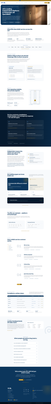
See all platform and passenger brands (25, 48)
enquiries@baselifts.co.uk (26, 382)
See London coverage (9, 330)
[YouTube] (28, 391)
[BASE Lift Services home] (3, 2)
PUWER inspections (16, 143)
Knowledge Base (25, 2)
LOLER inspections (10, 143)
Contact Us (32, 2)
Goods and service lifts (22, 143)
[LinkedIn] (26, 389)
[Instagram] (24, 391)
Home (17, 2)
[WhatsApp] (24, 389)
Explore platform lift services (12, 79)
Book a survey (18, 284)
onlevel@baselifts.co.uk (11, 396)
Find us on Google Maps (11, 397)
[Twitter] (26, 391)
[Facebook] (28, 389)
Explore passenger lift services (30, 79)
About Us (19, 2)
